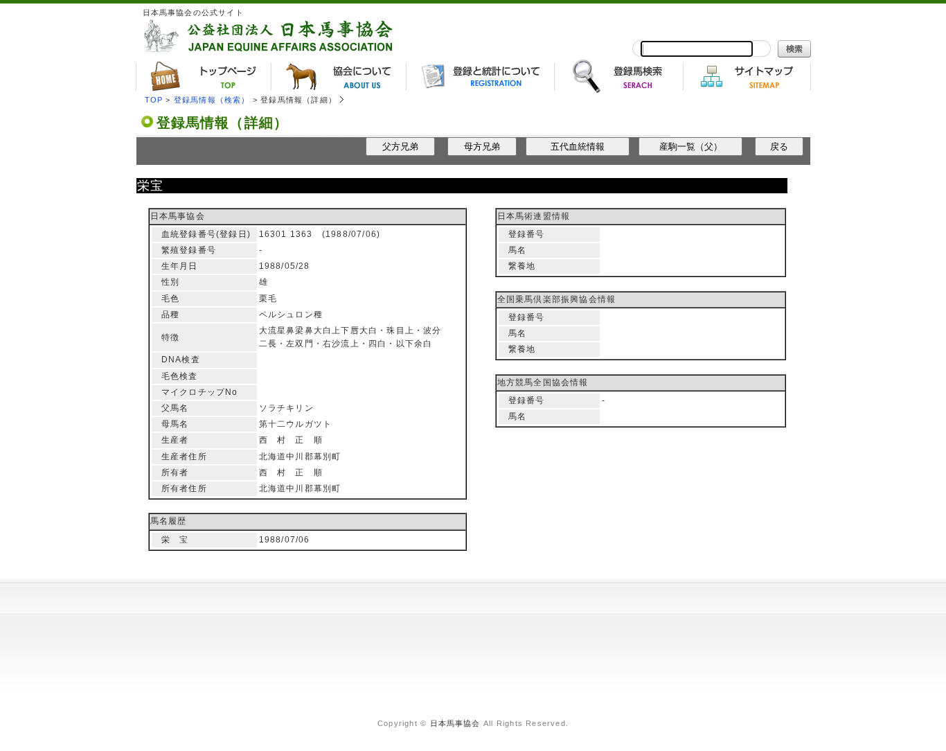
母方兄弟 (482, 146)
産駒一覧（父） (690, 146)
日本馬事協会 (455, 723)
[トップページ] (203, 76)
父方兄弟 (400, 146)
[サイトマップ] (747, 76)
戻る (779, 146)
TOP (154, 100)
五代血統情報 (578, 146)
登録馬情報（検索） (212, 100)
